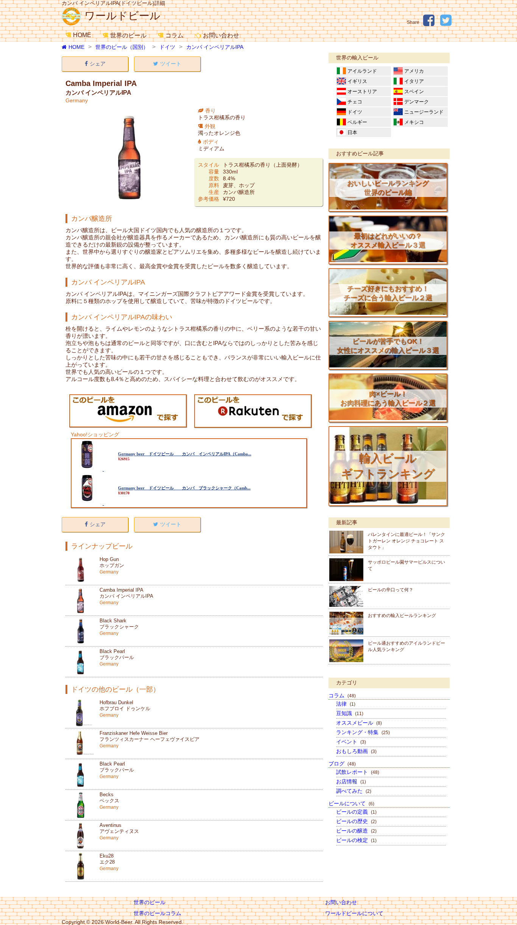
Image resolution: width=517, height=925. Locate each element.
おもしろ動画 (356, 751)
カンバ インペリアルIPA (214, 47)
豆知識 (349, 713)
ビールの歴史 (356, 821)
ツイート (170, 64)
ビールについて (351, 803)
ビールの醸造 (356, 831)
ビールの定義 (356, 812)
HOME (82, 35)
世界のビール (128, 35)
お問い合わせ (221, 35)
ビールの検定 (356, 840)
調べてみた (353, 791)
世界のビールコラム (157, 913)
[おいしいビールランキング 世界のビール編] (388, 208)
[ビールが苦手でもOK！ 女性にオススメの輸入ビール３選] (388, 365)
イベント (351, 742)
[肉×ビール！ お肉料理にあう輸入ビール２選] (388, 418)
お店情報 (351, 781)
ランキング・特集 (363, 732)
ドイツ (167, 47)
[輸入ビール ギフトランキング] (388, 502)
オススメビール (359, 723)
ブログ (342, 764)
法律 (345, 704)
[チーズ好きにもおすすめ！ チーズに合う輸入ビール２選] (388, 313)
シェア (98, 64)
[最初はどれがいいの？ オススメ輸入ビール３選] (388, 260)
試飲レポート (357, 772)
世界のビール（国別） (121, 47)
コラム (174, 35)
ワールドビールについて (354, 913)
